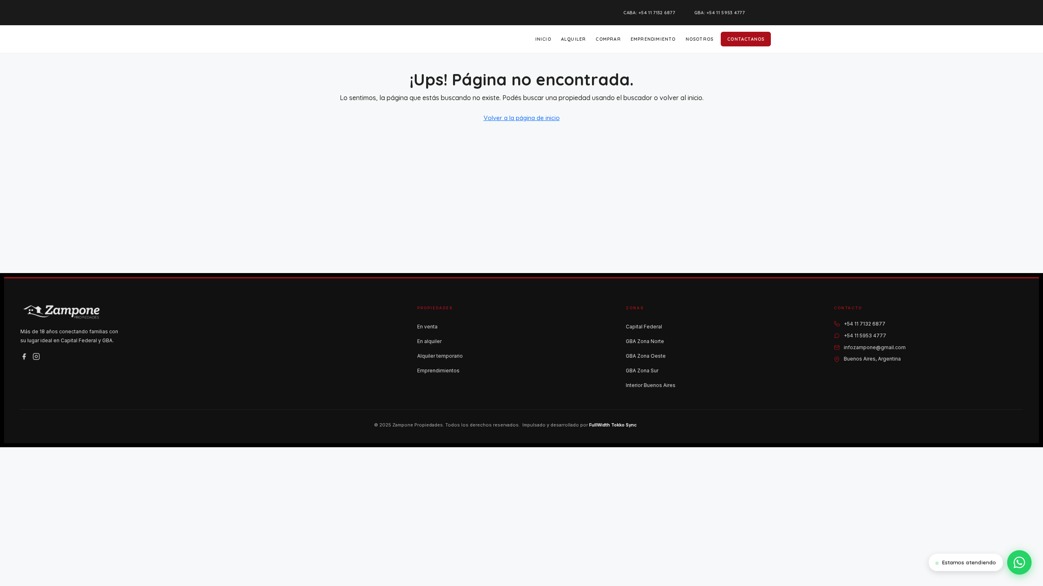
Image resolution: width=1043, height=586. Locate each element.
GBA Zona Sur (642, 370)
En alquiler (429, 341)
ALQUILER (573, 39)
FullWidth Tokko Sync (613, 425)
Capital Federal (644, 327)
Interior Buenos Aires (651, 385)
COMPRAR (608, 39)
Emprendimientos (438, 370)
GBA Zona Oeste (646, 356)
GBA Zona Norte (645, 341)
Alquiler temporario (440, 356)
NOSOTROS (700, 39)
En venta (427, 327)
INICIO (543, 39)
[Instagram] (36, 356)
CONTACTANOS (745, 39)
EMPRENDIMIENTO (653, 39)
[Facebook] (24, 356)
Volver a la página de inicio (522, 118)
